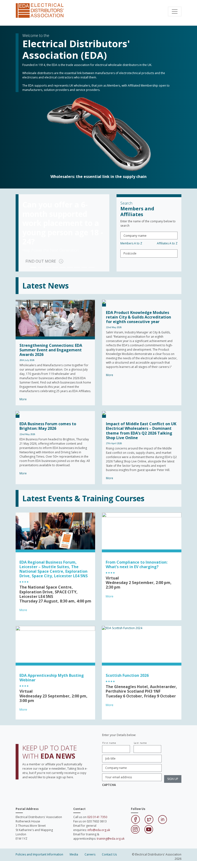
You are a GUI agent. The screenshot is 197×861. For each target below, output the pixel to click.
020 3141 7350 (97, 817)
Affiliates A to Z (167, 243)
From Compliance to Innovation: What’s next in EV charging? (136, 564)
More (23, 610)
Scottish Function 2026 (127, 675)
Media (74, 854)
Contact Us (109, 854)
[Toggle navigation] (174, 11)
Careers (90, 854)
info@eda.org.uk (98, 830)
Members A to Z (131, 243)
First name (109, 742)
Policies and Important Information (39, 854)
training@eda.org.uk (110, 839)
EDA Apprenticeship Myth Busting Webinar (51, 678)
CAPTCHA (109, 785)
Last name (140, 742)
